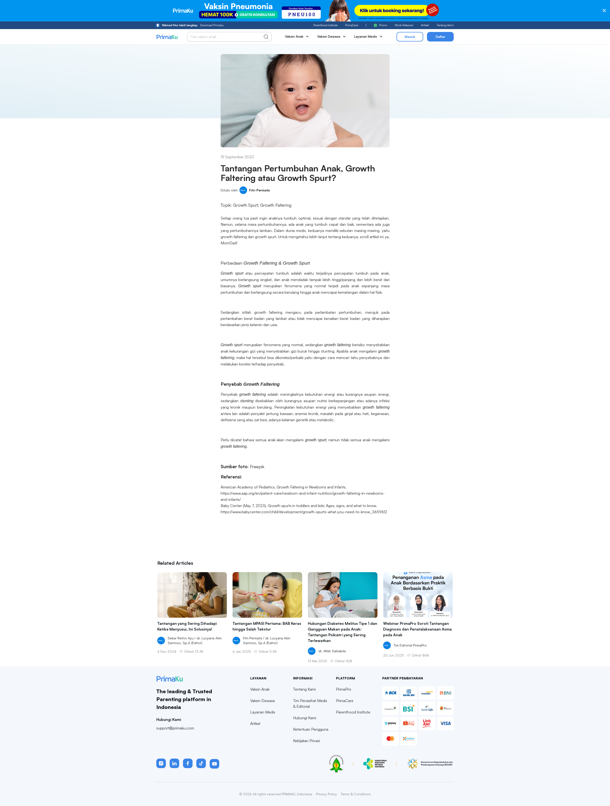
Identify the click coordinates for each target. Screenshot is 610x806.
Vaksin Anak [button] (294, 36)
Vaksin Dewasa (262, 700)
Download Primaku (193, 25)
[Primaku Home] (167, 37)
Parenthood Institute (325, 25)
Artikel (425, 25)
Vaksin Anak (259, 689)
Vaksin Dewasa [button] (328, 36)
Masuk (410, 37)
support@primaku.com (175, 728)
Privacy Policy (326, 794)
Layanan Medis (262, 712)
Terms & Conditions (356, 794)
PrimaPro (343, 689)
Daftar (440, 37)
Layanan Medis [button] (365, 36)
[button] (161, 763)
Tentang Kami (445, 25)
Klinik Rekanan (404, 25)
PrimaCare (351, 25)
